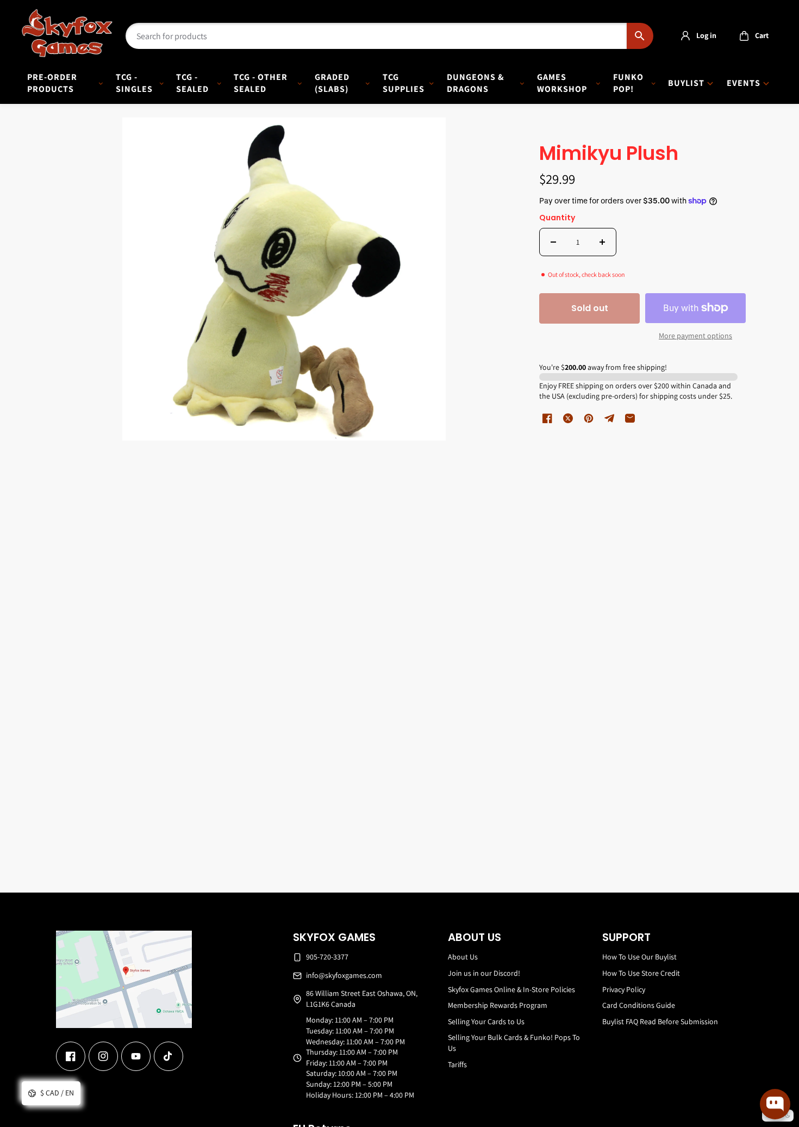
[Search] (640, 36)
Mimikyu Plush (608, 154)
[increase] (602, 242)
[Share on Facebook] (547, 418)
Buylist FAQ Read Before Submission (660, 1021)
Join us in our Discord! (484, 973)
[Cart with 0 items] (744, 36)
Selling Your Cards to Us (486, 1021)
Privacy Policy (623, 989)
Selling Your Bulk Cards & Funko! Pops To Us (514, 1042)
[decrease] (553, 242)
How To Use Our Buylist (639, 957)
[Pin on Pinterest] (588, 418)
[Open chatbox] (775, 1104)
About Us (463, 957)
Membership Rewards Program (497, 1005)
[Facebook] (70, 1056)
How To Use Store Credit (641, 973)
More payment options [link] (695, 335)
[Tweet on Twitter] (568, 418)
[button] (751, 36)
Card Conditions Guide (638, 1005)
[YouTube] (136, 1056)
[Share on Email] (630, 418)
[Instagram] (103, 1056)
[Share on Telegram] (609, 418)
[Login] (685, 36)
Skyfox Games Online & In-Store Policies (511, 989)
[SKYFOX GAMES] (67, 33)
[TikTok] (168, 1056)
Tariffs (457, 1064)
